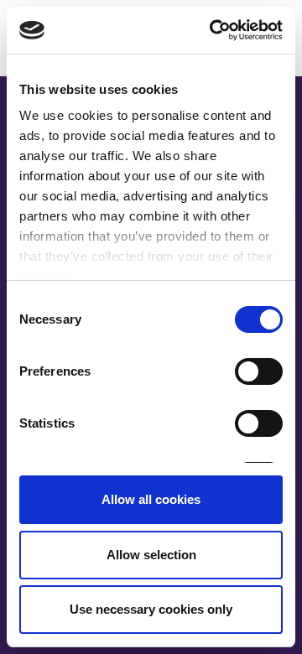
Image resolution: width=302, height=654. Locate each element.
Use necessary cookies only (151, 609)
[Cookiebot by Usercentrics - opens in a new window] (213, 30)
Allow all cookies (151, 499)
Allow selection (151, 555)
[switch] (259, 371)
